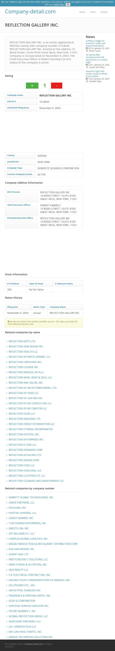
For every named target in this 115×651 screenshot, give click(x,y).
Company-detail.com (30, 11)
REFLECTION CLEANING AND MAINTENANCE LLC (36, 480)
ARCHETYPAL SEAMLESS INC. (25, 590)
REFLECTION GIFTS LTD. (22, 341)
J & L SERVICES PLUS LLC (22, 626)
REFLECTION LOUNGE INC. (24, 367)
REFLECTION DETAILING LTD (25, 455)
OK (68, 4)
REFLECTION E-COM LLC (22, 444)
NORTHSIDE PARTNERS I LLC (25, 621)
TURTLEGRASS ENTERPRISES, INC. (28, 523)
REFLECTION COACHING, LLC (25, 470)
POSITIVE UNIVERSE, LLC (22, 512)
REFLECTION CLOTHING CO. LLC (27, 475)
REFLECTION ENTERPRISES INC (26, 439)
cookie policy (59, 4)
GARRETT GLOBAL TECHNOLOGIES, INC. (31, 497)
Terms (93, 12)
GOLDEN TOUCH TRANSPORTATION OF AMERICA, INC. (39, 580)
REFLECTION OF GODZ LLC (24, 393)
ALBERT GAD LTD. (19, 554)
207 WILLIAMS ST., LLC (21, 533)
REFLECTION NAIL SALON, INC (26, 382)
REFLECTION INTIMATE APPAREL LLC (29, 356)
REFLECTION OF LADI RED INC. (26, 398)
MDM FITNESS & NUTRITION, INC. (28, 564)
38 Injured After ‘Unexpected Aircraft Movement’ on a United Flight (96, 58)
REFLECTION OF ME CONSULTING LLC (30, 403)
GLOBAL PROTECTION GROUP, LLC (28, 616)
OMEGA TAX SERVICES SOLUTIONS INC (30, 637)
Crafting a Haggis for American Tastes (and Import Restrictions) (96, 43)
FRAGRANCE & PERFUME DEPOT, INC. (30, 595)
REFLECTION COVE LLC (21, 465)
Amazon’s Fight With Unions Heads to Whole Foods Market (96, 74)
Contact (104, 12)
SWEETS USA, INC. (19, 528)
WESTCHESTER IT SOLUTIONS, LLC (28, 559)
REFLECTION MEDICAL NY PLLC (26, 372)
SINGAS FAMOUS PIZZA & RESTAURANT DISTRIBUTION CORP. (43, 544)
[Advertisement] (44, 132)
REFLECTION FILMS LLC (22, 413)
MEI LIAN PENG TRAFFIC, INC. (25, 631)
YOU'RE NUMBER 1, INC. (22, 611)
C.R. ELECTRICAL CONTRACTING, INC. (30, 575)
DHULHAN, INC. (18, 507)
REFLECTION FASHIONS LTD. (25, 418)
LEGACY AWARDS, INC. (21, 518)
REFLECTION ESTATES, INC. (24, 434)
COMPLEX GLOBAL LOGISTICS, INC (28, 538)
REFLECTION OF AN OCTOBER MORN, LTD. (33, 387)
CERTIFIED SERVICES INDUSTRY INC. (29, 606)
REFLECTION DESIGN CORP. (24, 460)
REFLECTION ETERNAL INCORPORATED (31, 429)
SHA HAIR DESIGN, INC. (22, 549)
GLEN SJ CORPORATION (22, 600)
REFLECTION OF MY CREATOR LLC (28, 408)
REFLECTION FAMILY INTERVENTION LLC (32, 424)
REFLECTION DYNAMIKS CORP (25, 449)
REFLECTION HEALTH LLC (23, 351)
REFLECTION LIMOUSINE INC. (25, 362)
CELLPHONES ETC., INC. (22, 585)
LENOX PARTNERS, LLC (21, 502)
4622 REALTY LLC (18, 569)
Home (82, 12)
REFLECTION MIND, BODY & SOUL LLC (30, 377)
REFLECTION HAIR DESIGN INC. (26, 346)
